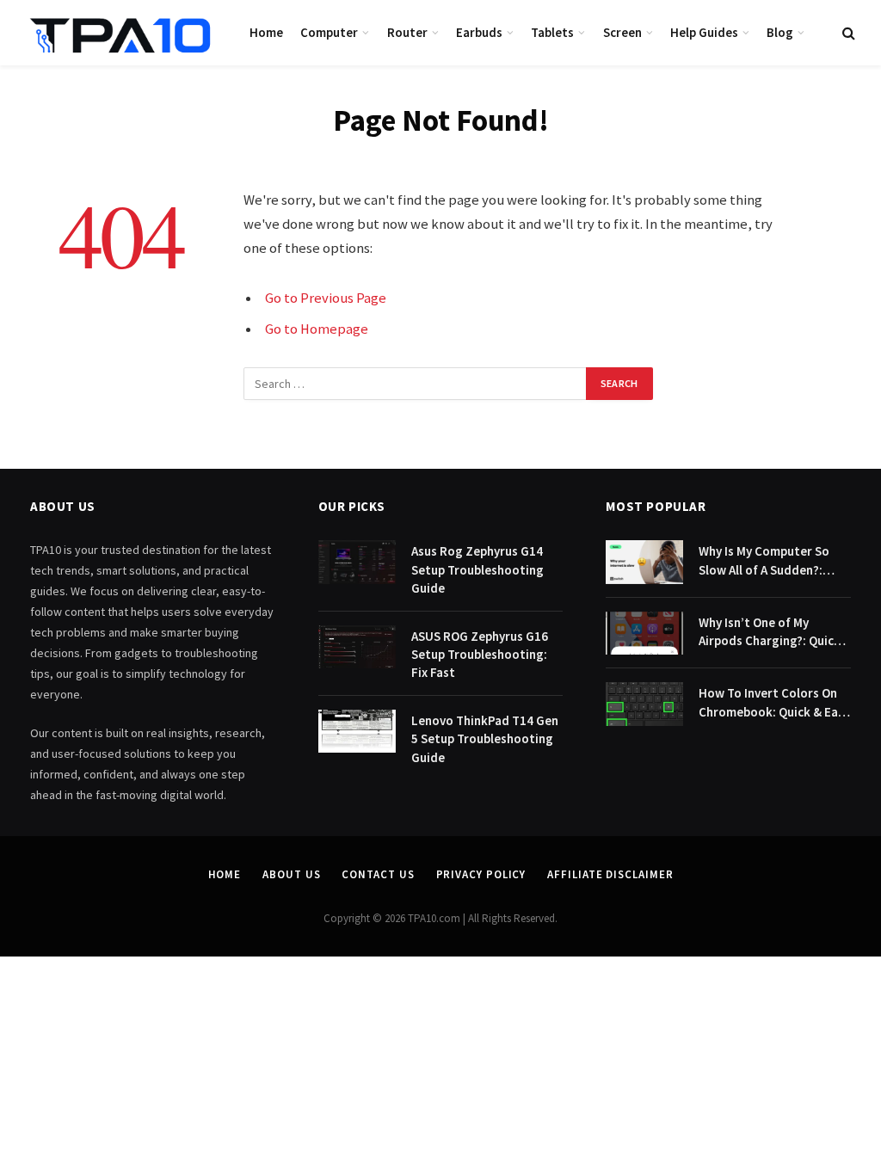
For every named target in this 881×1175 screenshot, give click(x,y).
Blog (780, 32)
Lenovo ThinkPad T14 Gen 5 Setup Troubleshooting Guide (484, 739)
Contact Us (378, 874)
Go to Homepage (316, 329)
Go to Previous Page (325, 298)
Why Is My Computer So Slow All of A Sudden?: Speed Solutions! (764, 561)
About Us (291, 874)
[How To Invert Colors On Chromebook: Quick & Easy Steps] (644, 704)
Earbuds (479, 32)
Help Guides (704, 32)
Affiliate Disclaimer (610, 874)
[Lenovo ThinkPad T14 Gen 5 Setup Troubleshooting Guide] (357, 732)
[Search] (847, 33)
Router (407, 32)
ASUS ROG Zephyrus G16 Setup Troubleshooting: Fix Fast (479, 654)
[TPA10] (120, 32)
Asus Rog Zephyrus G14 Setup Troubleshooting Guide (477, 569)
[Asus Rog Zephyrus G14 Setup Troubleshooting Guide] (357, 562)
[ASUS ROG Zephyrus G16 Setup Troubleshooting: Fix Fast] (357, 647)
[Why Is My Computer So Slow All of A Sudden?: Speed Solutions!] (644, 562)
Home (266, 32)
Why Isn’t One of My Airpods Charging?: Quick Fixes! (770, 632)
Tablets (552, 32)
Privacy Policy (481, 874)
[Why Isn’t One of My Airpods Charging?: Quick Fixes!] (644, 633)
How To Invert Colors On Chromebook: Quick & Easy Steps (774, 703)
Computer (329, 32)
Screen (622, 32)
